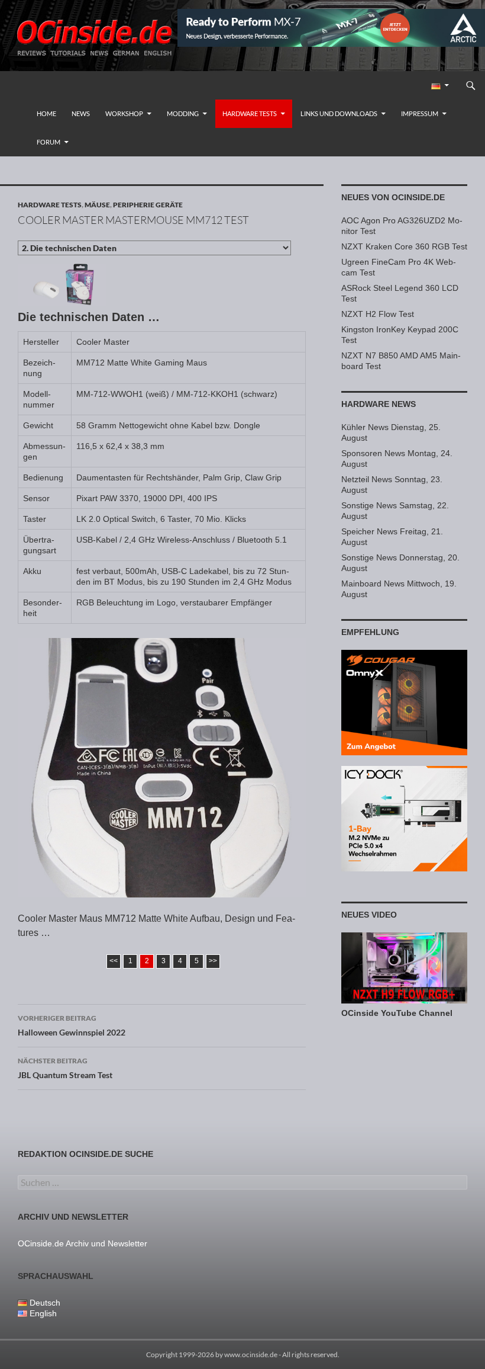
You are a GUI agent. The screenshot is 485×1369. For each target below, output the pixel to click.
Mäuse (97, 204)
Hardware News (378, 404)
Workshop (124, 113)
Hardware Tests (249, 113)
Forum (48, 142)
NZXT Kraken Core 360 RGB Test (404, 246)
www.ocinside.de (250, 1354)
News (81, 113)
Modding (183, 113)
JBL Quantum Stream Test (65, 1068)
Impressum (419, 113)
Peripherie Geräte (148, 204)
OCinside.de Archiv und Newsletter (82, 1243)
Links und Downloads (338, 113)
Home (46, 113)
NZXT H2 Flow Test (377, 314)
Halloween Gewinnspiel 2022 (71, 1025)
